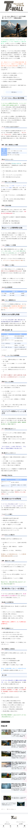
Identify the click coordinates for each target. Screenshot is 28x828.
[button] (25, 421)
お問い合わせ (7, 823)
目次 (13, 92)
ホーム (7, 822)
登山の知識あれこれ (6, 721)
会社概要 (21, 823)
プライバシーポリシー (20, 822)
